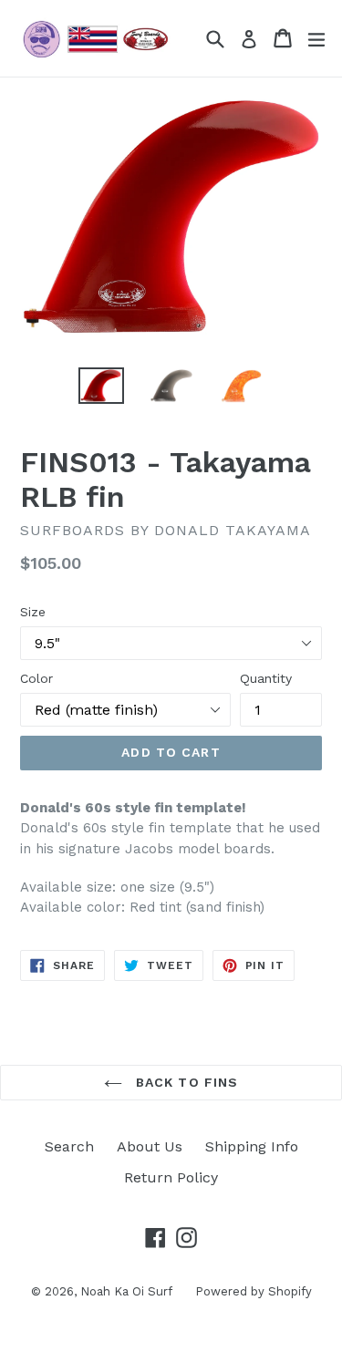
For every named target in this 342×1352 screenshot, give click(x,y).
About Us (149, 1146)
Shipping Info (251, 1146)
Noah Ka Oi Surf (126, 1291)
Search (69, 1146)
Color (36, 678)
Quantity (266, 678)
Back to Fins (185, 1082)
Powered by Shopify (253, 1291)
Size (33, 611)
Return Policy (171, 1177)
